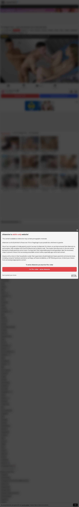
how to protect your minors (9, 275)
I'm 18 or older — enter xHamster (39, 269)
